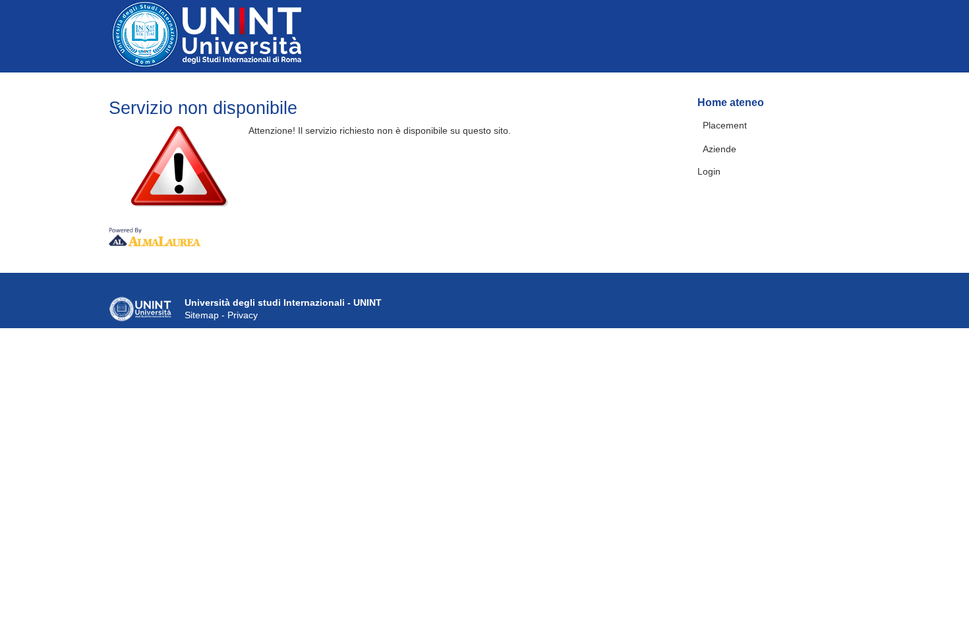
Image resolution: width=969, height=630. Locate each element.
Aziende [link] (719, 149)
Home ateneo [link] (730, 102)
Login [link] (708, 171)
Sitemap (202, 315)
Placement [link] (725, 125)
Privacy (242, 315)
